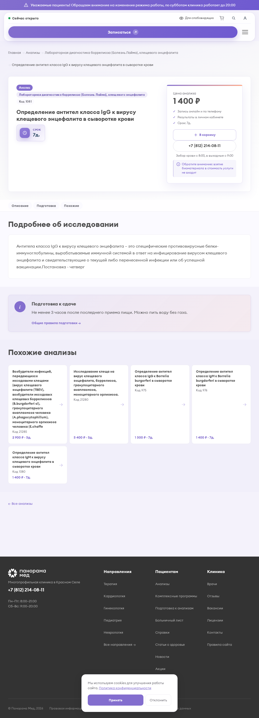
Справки (162, 632)
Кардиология (114, 596)
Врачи (212, 584)
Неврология (113, 632)
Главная (14, 53)
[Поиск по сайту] (233, 18)
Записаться (119, 32)
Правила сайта (219, 644)
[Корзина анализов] (221, 18)
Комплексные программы (176, 596)
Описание (20, 206)
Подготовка (46, 206)
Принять (115, 700)
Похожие (71, 206)
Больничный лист (169, 620)
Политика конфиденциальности (125, 688)
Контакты (215, 632)
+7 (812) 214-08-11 (205, 145)
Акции (160, 669)
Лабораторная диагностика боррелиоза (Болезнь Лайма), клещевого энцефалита (111, 53)
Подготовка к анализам (174, 608)
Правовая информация (66, 708)
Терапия (110, 584)
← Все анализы (20, 503)
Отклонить (158, 700)
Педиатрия (113, 620)
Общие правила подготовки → (56, 323)
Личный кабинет (245, 18)
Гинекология (114, 608)
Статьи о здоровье (170, 644)
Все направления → (120, 644)
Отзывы (213, 596)
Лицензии (215, 620)
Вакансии (215, 608)
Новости (162, 657)
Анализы (33, 53)
